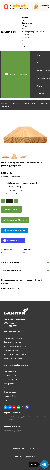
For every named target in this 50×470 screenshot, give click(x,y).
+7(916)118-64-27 (12, 426)
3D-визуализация (10, 375)
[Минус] (3, 201)
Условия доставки (11, 270)
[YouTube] (14, 407)
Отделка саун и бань (11, 380)
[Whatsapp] (18, 407)
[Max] (27, 407)
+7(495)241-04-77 (36, 31)
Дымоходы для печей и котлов (15, 354)
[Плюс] (16, 201)
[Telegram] (6, 407)
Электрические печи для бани (15, 346)
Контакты (40, 94)
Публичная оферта (10, 392)
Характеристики (10, 262)
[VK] (10, 407)
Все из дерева (30, 103)
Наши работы (9, 384)
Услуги (39, 55)
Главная (4, 103)
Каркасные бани (10, 371)
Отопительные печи (11, 350)
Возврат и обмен (10, 396)
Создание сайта (19, 448)
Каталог (16, 103)
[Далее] (47, 6)
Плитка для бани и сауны (13, 358)
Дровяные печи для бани (13, 342)
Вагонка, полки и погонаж (13, 338)
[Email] (23, 407)
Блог (5, 400)
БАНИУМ (8, 31)
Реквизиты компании (11, 388)
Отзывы (39, 86)
